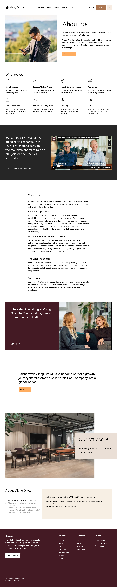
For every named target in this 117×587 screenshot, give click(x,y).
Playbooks (80, 546)
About (72, 7)
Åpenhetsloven (100, 546)
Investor (56, 7)
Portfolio (41, 7)
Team (49, 7)
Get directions (86, 452)
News (79, 543)
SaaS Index (81, 549)
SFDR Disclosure (101, 543)
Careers (61, 556)
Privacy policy (100, 540)
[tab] (22, 501)
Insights (65, 7)
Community (62, 549)
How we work (63, 552)
